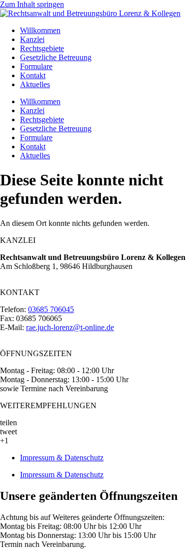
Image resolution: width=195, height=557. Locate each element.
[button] (97, 422)
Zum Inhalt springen (32, 4)
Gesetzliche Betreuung (56, 57)
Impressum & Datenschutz (62, 457)
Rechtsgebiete (42, 48)
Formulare (36, 66)
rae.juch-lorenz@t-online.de (70, 327)
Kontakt (33, 75)
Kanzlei (32, 39)
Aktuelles (35, 84)
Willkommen (40, 30)
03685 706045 (51, 309)
